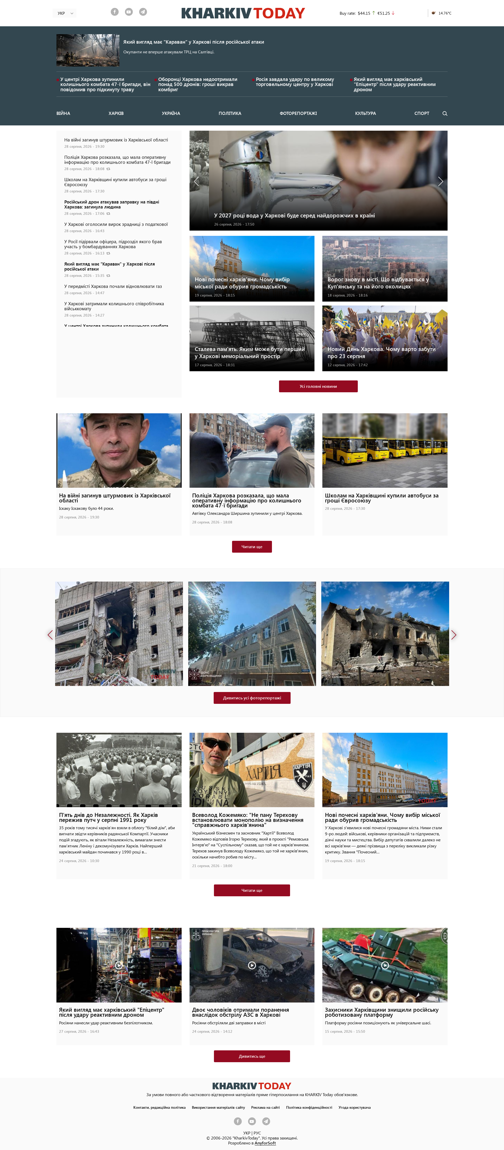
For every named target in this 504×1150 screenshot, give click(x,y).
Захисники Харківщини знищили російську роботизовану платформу (382, 1012)
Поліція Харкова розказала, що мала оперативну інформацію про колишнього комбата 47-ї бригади (117, 159)
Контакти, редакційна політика (159, 1107)
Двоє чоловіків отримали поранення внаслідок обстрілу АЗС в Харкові (240, 1012)
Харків (116, 113)
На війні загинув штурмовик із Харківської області (116, 140)
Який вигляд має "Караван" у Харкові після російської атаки (193, 41)
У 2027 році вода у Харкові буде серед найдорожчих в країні (275, 215)
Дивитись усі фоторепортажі (252, 697)
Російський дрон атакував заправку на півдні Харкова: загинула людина (111, 204)
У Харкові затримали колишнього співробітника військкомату (114, 306)
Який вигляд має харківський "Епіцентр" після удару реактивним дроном (395, 84)
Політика (230, 113)
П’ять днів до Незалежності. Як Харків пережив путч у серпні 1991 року (108, 817)
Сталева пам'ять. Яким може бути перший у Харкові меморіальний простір (250, 352)
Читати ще (252, 546)
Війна (63, 113)
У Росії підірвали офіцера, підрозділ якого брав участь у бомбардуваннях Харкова (113, 243)
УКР (246, 1133)
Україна (171, 113)
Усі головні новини (318, 386)
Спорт (421, 113)
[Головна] (243, 13)
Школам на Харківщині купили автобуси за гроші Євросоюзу (115, 181)
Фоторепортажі (298, 113)
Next (439, 181)
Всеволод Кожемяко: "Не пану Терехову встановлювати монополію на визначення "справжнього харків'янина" (247, 819)
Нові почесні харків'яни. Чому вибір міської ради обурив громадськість (242, 283)
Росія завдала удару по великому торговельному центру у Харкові (295, 81)
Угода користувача (355, 1107)
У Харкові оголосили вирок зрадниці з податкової (116, 224)
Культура (365, 113)
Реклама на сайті (265, 1107)
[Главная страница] (252, 1086)
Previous (197, 181)
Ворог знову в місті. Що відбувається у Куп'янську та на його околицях (378, 283)
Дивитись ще (252, 1056)
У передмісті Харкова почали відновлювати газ (113, 286)
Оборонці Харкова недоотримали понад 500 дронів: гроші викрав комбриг (197, 84)
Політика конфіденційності (309, 1107)
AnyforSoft (265, 1143)
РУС (257, 1133)
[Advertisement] (119, 363)
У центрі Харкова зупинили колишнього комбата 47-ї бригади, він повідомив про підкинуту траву (105, 84)
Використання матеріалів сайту (218, 1107)
